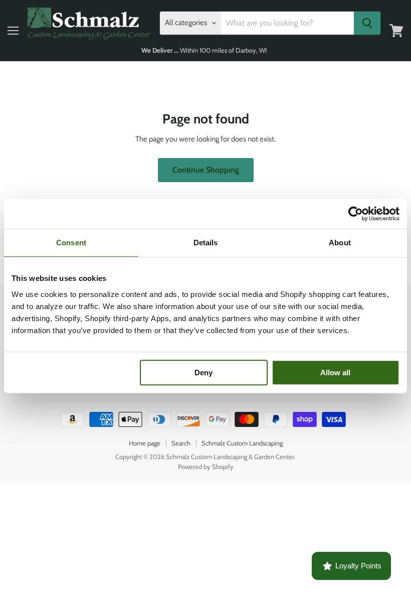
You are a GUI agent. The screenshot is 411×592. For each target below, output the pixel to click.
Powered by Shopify (206, 467)
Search (180, 443)
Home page (144, 443)
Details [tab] (205, 242)
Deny (203, 372)
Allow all (335, 372)
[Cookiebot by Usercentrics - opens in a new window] (355, 213)
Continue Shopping (205, 170)
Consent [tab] (71, 242)
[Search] (367, 23)
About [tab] (340, 242)
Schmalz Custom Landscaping (242, 443)
